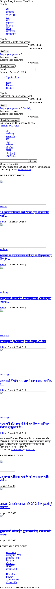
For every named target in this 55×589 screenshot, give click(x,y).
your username (35, 44)
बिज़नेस (9, 25)
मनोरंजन (9, 23)
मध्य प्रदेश (10, 14)
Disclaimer (11, 574)
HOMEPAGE (24, 169)
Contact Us (11, 582)
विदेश (8, 28)
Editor (3, 221)
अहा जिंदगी (11, 34)
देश (7, 17)
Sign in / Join (12, 77)
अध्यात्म (3, 206)
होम (7, 9)
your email (33, 62)
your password (35, 48)
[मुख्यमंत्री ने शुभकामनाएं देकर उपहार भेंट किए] (23, 332)
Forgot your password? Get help (15, 108)
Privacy (9, 577)
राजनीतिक (10, 31)
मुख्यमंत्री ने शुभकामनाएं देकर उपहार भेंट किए (23, 341)
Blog (8, 82)
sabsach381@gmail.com (23, 449)
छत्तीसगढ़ (10, 12)
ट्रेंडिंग (11, 569)
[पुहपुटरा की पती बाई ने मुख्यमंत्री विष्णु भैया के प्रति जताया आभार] (23, 289)
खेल (8, 20)
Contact (10, 88)
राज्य (11, 552)
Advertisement (13, 579)
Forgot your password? (11, 54)
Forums (9, 85)
